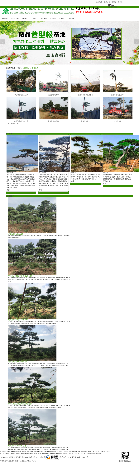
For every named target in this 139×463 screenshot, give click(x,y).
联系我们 (62, 18)
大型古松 (45, 454)
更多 (12, 134)
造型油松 (107, 2)
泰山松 (33, 461)
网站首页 (5, 18)
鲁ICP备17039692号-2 (82, 457)
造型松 (114, 2)
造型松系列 (15, 18)
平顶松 (50, 454)
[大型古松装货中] (53, 81)
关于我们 (34, 18)
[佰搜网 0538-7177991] (52, 457)
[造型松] (69, 43)
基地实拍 (53, 18)
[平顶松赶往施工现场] (21, 81)
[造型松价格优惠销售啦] (85, 81)
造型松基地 (57, 454)
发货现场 (44, 18)
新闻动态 (25, 18)
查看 (8, 190)
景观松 (120, 2)
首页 (19, 68)
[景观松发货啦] (85, 108)
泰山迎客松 (37, 454)
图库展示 (26, 68)
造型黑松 (99, 2)
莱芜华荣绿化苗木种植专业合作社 (27, 457)
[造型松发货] (117, 108)
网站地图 (63, 457)
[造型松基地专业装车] (117, 81)
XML (68, 457)
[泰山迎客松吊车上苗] (21, 108)
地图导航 (72, 18)
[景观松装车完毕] (53, 108)
